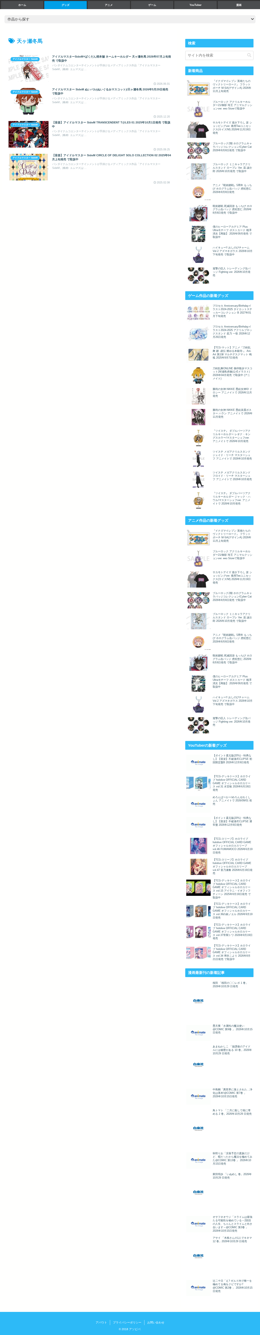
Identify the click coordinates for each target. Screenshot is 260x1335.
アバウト (101, 1322)
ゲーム (152, 4)
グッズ (65, 4)
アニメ (109, 4)
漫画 (239, 4)
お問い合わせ (155, 1322)
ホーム (22, 4)
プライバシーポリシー (127, 1322)
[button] (249, 55)
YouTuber (196, 4)
